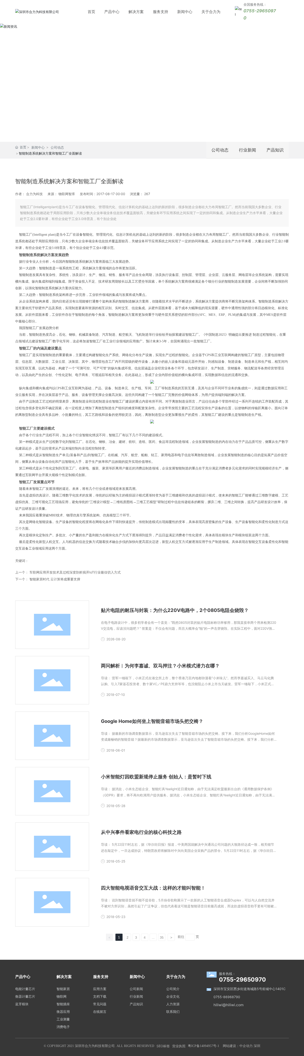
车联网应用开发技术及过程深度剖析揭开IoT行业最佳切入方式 (75, 572)
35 (162, 937)
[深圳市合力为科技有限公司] (37, 11)
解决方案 (136, 11)
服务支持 (160, 11)
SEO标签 (163, 1046)
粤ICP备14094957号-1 (203, 1046)
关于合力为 (210, 11)
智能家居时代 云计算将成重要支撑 (54, 579)
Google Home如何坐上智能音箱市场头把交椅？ (152, 721)
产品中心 (111, 11)
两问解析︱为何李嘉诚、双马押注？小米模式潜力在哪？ (160, 666)
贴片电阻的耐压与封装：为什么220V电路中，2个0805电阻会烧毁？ (175, 610)
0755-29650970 (242, 979)
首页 (91, 11)
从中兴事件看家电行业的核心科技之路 (141, 832)
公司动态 (57, 147)
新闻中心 (184, 11)
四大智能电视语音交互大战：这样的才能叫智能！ (153, 888)
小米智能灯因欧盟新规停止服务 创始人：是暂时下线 (156, 777)
